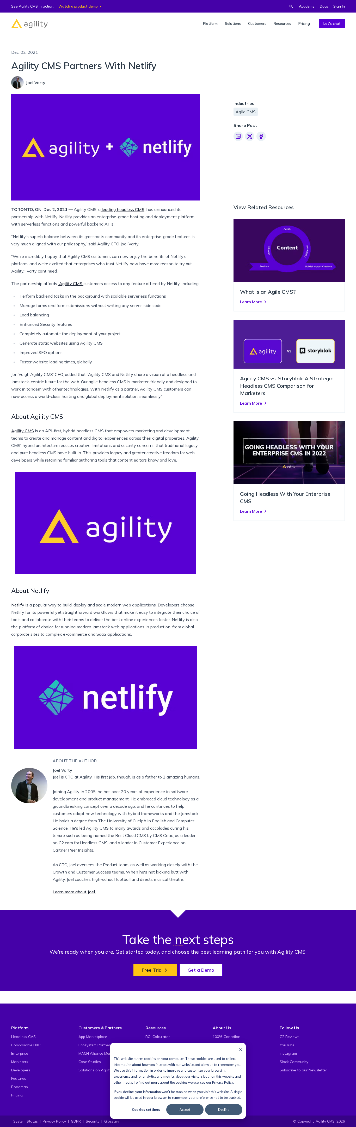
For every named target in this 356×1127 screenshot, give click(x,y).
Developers (20, 1070)
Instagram (288, 1053)
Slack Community (294, 1061)
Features (18, 1078)
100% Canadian (226, 1036)
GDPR (76, 1121)
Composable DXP (26, 1045)
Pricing (17, 1095)
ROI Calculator (157, 1036)
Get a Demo (201, 970)
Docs (324, 6)
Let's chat (332, 23)
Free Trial (152, 970)
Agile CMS (246, 111)
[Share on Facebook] (261, 136)
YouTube (287, 1045)
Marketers (19, 1061)
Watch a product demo (78, 6)
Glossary (111, 1121)
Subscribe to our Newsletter (303, 1070)
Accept (185, 1109)
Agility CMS (70, 283)
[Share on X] (249, 136)
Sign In (339, 6)
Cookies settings (146, 1109)
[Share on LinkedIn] (238, 136)
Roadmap (19, 1086)
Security (92, 1121)
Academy (307, 6)
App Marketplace (92, 1036)
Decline (223, 1109)
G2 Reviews (289, 1036)
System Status (25, 1121)
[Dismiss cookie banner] (240, 1049)
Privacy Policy (222, 1082)
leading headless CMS (122, 209)
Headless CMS (23, 1036)
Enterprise (19, 1053)
